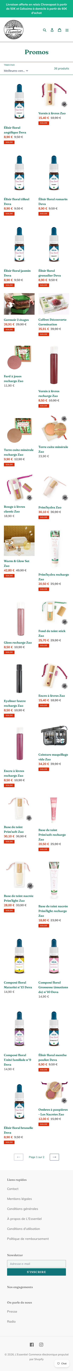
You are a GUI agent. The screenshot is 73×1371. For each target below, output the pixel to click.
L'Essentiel (21, 1354)
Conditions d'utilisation (23, 1229)
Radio (11, 1321)
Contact (12, 1189)
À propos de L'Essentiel (24, 1219)
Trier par (9, 65)
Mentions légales (19, 1199)
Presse (12, 1311)
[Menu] (67, 30)
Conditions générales (22, 1209)
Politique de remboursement (28, 1239)
